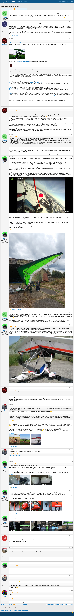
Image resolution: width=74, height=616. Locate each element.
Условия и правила (58, 612)
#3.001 (72, 11)
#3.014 (72, 490)
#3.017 (72, 547)
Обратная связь (51, 612)
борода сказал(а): (13, 40)
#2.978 (10, 88)
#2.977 (10, 87)
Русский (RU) (4, 612)
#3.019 (72, 575)
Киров (7, 31)
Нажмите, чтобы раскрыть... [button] (41, 145)
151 (13, 8)
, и (15, 35)
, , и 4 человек (17, 532)
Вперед (24, 8)
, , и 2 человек (17, 544)
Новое (19, 1)
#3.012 (72, 449)
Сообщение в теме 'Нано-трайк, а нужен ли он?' (24, 65)
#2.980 (10, 89)
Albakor (4, 596)
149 (9, 8)
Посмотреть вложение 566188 (22, 600)
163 (21, 8)
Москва (7, 545)
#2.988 (10, 93)
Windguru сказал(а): (13, 136)
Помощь (70, 612)
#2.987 (10, 92)
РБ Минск (6, 556)
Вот (10, 154)
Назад (3, 8)
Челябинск (6, 413)
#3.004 (72, 107)
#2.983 (20, 89)
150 (11, 8)
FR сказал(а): (12, 463)
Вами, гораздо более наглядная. (61, 95)
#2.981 (14, 89)
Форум (13, 1)
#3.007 (72, 232)
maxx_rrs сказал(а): (13, 565)
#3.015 (72, 516)
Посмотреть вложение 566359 (15, 455)
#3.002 (72, 21)
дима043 (5, 28)
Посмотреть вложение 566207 (15, 42)
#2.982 (17, 89)
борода (4, 162)
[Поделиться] (69, 11)
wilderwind (4, 17)
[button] (16, 1)
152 (15, 8)
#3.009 (72, 324)
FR (4, 410)
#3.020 (72, 590)
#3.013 (72, 461)
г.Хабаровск (6, 166)
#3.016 (72, 535)
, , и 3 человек (18, 384)
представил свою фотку (40, 95)
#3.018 (72, 562)
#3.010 (72, 387)
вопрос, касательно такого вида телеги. (37, 82)
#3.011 (72, 404)
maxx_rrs (5, 553)
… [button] (19, 8)
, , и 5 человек (17, 309)
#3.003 (72, 38)
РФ (7, 599)
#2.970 (10, 82)
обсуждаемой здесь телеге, (23, 61)
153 (17, 8)
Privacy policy (65, 612)
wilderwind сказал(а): (13, 68)
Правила (25, 1)
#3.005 (72, 134)
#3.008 (72, 312)
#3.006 (72, 156)
